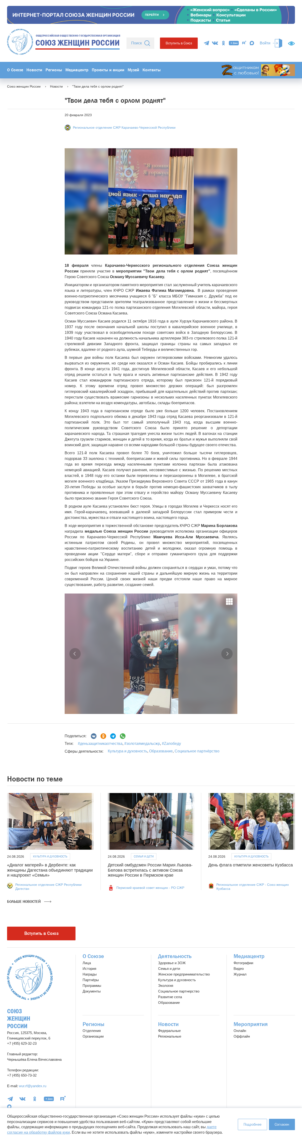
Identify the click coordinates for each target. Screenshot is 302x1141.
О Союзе (15, 70)
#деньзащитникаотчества (100, 744)
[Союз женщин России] (30, 977)
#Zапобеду (171, 744)
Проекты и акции (108, 70)
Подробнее (252, 1124)
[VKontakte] (215, 43)
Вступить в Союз (179, 43)
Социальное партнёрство (197, 751)
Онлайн (240, 1031)
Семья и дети (144, 856)
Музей (133, 70)
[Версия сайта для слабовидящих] (291, 43)
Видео (239, 969)
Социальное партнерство (178, 991)
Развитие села (170, 997)
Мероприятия (251, 1024)
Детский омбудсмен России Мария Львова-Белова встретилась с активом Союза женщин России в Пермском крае (150, 870)
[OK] (223, 43)
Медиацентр (76, 70)
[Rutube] (244, 43)
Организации (93, 1036)
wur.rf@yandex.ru (32, 1086)
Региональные (169, 1036)
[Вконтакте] (93, 736)
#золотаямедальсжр (141, 744)
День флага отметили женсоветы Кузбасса (250, 865)
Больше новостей (24, 901)
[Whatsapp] (123, 736)
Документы (92, 991)
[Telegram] (206, 43)
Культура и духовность (127, 751)
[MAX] (252, 43)
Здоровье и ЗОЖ (172, 963)
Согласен (282, 1124)
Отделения (92, 1031)
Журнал (240, 974)
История (89, 969)
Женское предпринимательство (184, 974)
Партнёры (91, 980)
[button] (75, 653)
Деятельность (175, 956)
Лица (87, 963)
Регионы (54, 70)
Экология (165, 986)
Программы (92, 986)
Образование (161, 751)
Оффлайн (242, 1036)
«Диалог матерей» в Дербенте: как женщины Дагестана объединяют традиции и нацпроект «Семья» (50, 870)
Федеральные (169, 1031)
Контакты (152, 70)
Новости (34, 70)
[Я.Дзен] (234, 43)
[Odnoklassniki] (103, 736)
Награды (90, 974)
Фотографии (243, 963)
